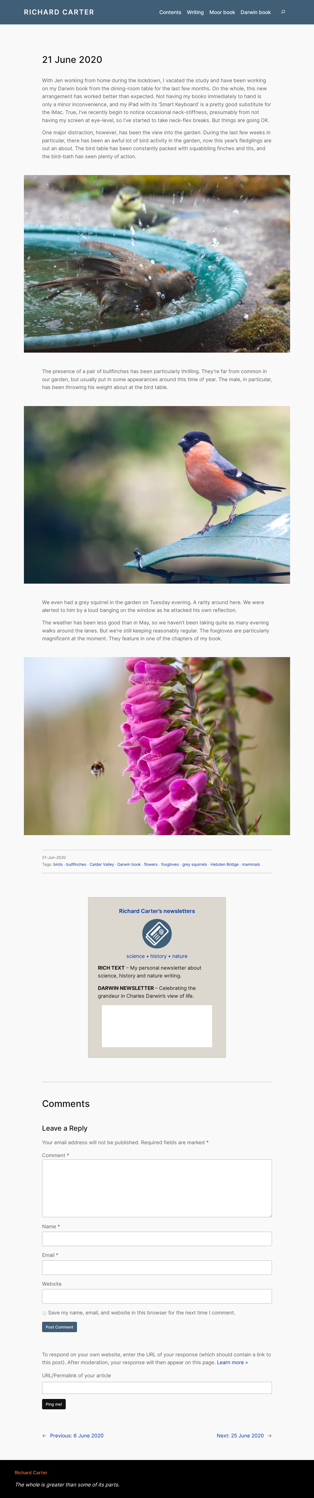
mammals (251, 864)
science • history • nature (157, 956)
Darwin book (129, 864)
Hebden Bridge (225, 864)
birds (58, 864)
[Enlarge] (284, 181)
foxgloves (170, 864)
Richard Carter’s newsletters (157, 911)
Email (50, 1255)
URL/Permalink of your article (76, 1375)
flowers (151, 864)
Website (52, 1284)
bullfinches (76, 864)
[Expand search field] (283, 12)
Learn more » (232, 1362)
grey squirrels (194, 864)
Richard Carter (59, 12)
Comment (55, 1155)
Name (51, 1226)
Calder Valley (102, 864)
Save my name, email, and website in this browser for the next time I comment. (141, 1312)
